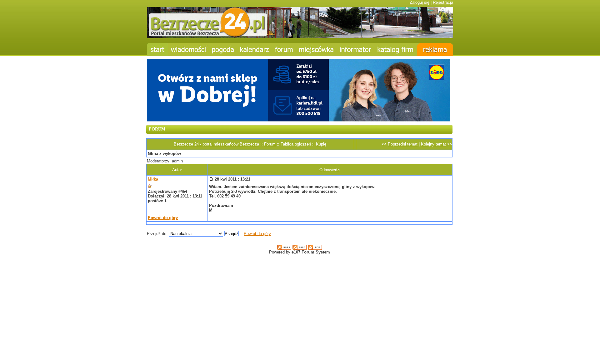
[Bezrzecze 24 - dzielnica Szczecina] (316, 49)
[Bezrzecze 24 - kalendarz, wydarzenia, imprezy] (254, 49)
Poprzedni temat (403, 144)
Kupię (321, 144)
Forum (270, 144)
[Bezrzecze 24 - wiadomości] (188, 49)
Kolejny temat (433, 144)
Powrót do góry (163, 217)
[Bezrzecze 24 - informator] (355, 49)
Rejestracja (443, 2)
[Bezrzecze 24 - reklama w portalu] (435, 49)
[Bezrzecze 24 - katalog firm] (395, 49)
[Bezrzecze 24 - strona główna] (157, 49)
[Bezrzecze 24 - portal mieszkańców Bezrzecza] (300, 36)
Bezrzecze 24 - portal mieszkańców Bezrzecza (216, 144)
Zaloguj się (419, 2)
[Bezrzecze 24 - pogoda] (223, 49)
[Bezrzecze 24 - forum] (284, 49)
